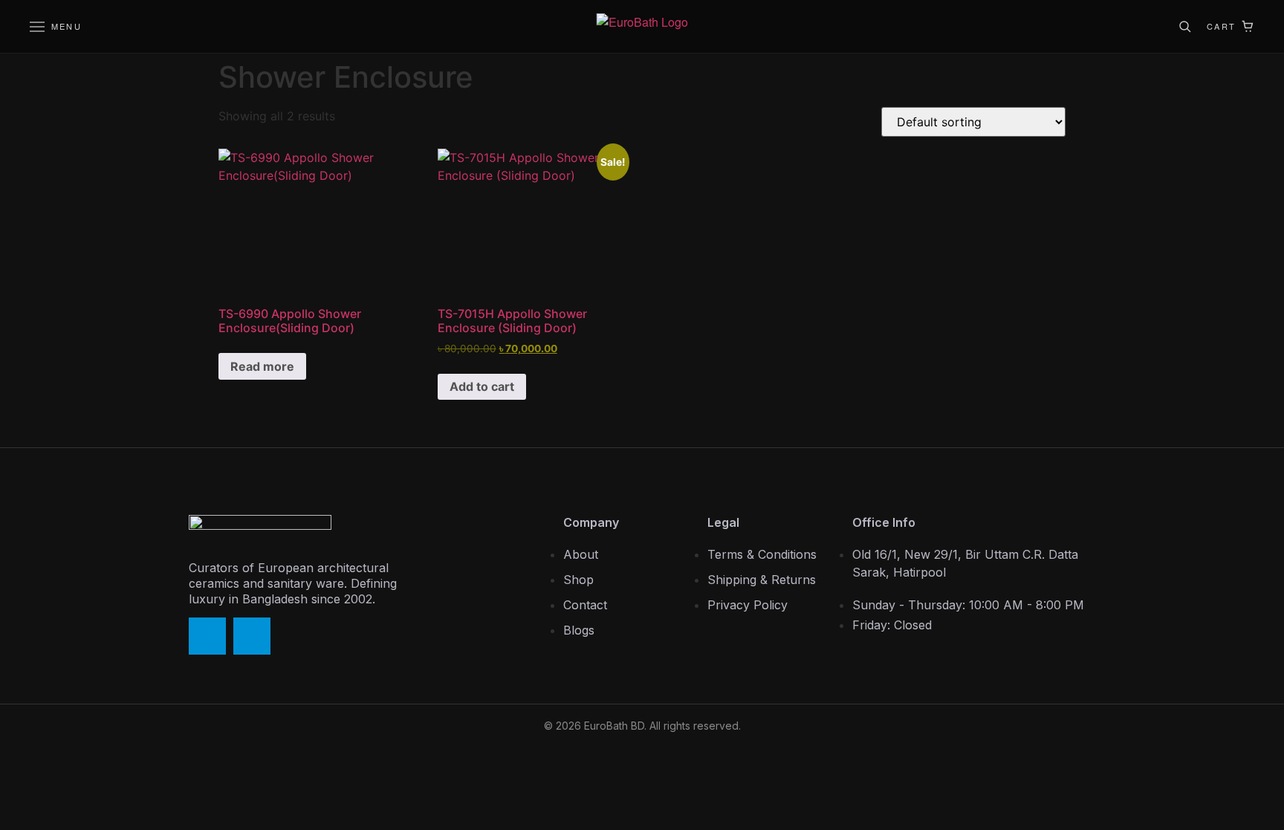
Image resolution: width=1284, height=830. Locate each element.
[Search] (1185, 26)
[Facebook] (207, 636)
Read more (262, 366)
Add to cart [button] (482, 386)
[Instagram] (251, 636)
